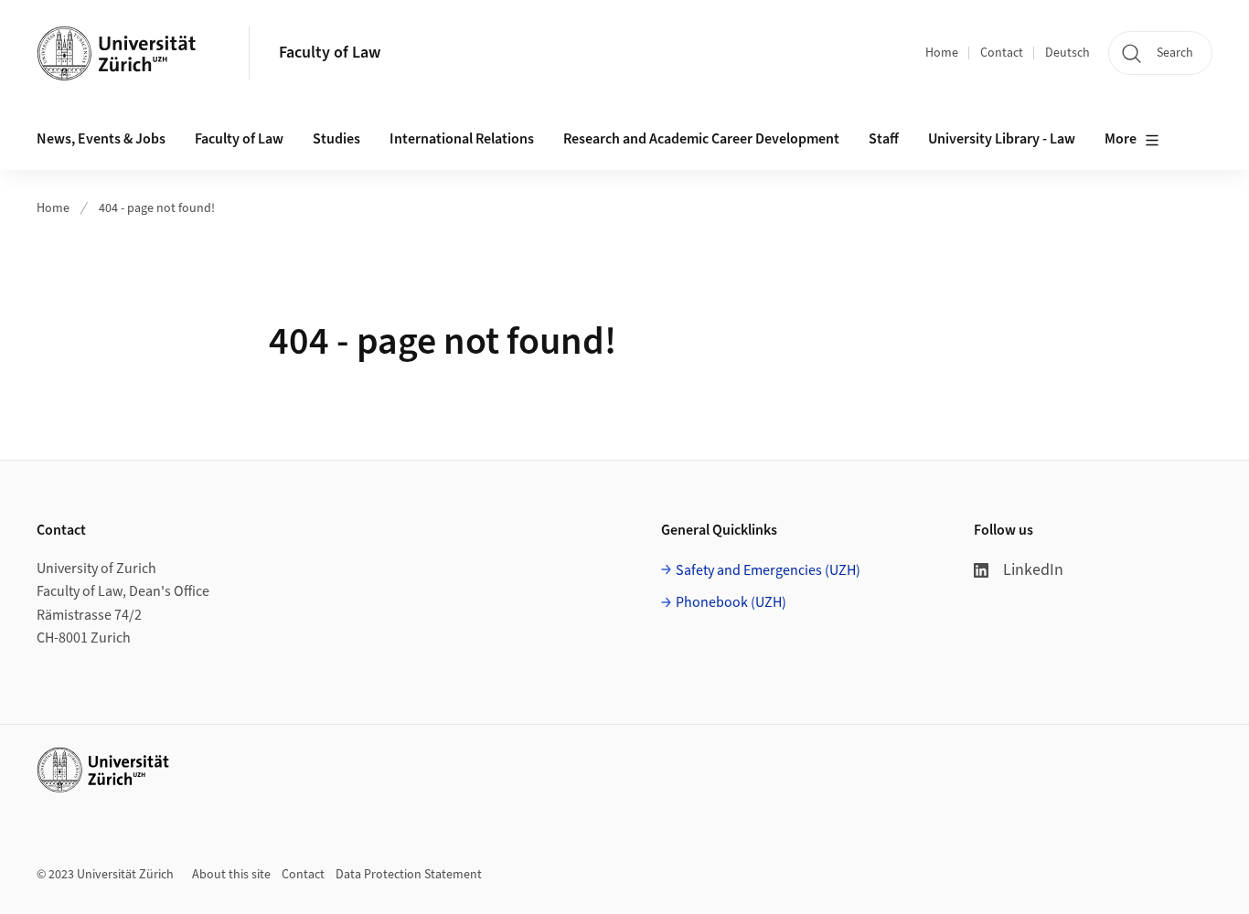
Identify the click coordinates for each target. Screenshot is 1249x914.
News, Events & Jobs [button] (101, 139)
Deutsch (1067, 53)
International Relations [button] (462, 139)
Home (941, 53)
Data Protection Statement (409, 875)
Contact (1001, 53)
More (1121, 139)
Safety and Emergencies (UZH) (768, 570)
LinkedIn (1033, 569)
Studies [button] (336, 139)
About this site (231, 875)
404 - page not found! (157, 208)
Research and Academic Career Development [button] (701, 139)
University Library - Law (1001, 139)
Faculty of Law (329, 52)
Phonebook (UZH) (731, 602)
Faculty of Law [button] (239, 139)
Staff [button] (884, 139)
